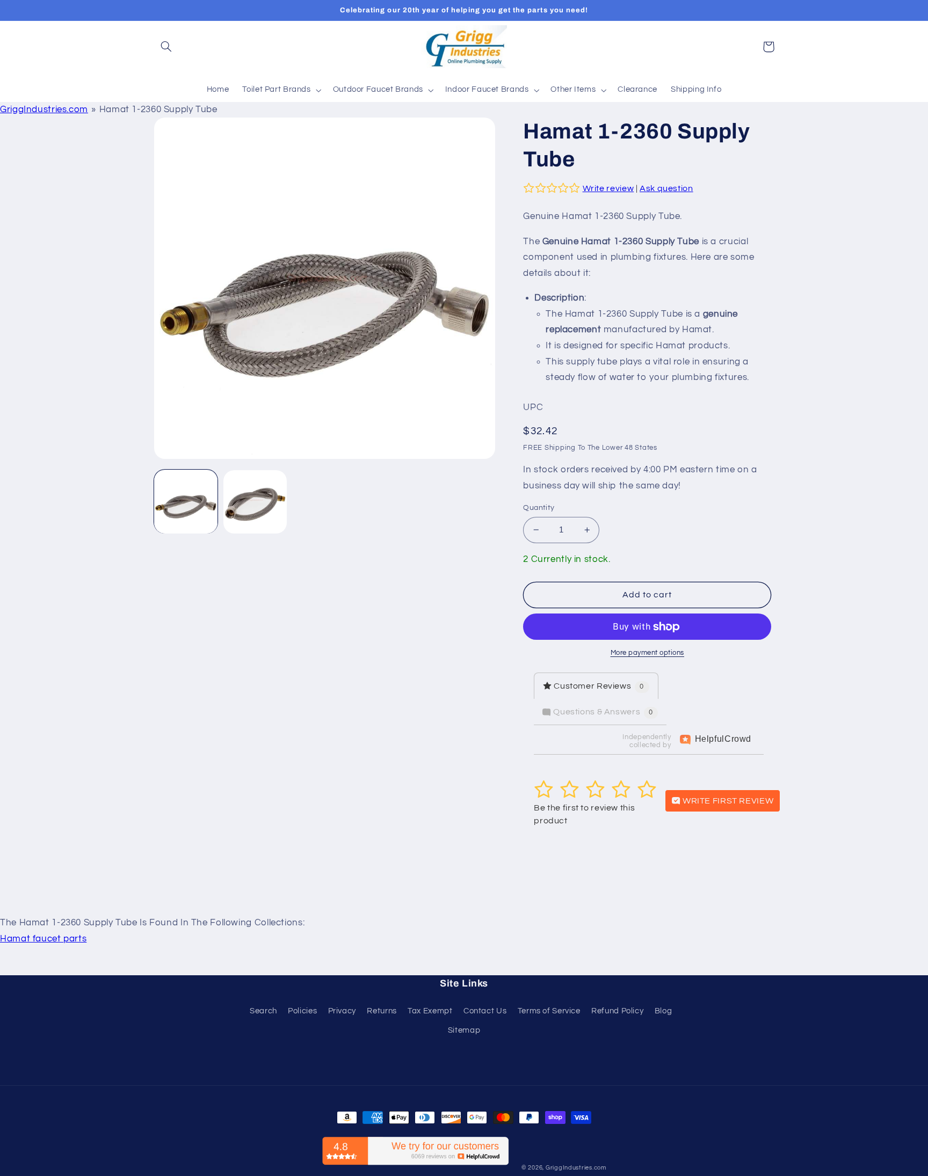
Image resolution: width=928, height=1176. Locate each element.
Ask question (666, 188)
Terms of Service (549, 1011)
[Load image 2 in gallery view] (255, 502)
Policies (302, 1011)
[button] (166, 46)
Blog (663, 1011)
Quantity (538, 508)
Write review (608, 188)
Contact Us (484, 1011)
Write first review (726, 801)
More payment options (648, 652)
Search (263, 1011)
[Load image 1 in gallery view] (186, 502)
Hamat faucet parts (43, 939)
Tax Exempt (430, 1011)
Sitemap (464, 1030)
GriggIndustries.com (44, 109)
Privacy (342, 1011)
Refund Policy (617, 1011)
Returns (381, 1011)
